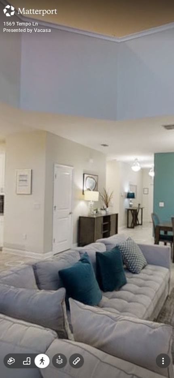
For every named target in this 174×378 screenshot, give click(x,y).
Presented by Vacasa (27, 30)
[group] (26, 361)
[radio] (11, 361)
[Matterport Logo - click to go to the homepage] (30, 10)
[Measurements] (76, 361)
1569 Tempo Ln (20, 24)
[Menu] (163, 361)
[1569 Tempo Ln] (87, 189)
